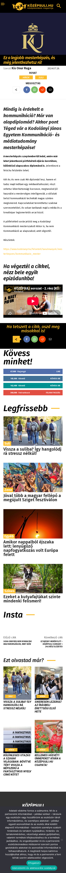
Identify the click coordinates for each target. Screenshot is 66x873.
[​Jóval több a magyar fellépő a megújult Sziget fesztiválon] (33, 477)
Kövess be (55, 378)
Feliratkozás (53, 392)
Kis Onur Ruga (21, 68)
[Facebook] (26, 89)
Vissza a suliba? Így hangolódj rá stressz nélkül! (32, 451)
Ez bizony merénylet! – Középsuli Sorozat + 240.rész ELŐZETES (52, 644)
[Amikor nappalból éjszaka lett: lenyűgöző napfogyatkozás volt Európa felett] (33, 524)
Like (58, 371)
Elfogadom (34, 863)
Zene (8, 490)
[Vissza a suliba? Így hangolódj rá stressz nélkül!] (33, 431)
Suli (41, 77)
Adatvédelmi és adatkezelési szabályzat (34, 868)
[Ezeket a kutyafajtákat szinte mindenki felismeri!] (33, 578)
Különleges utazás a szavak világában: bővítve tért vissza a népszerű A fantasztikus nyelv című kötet (17, 765)
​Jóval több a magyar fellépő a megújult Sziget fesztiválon (32, 497)
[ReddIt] (42, 89)
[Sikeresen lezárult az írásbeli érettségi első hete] (49, 683)
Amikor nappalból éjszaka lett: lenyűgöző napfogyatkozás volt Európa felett (30, 548)
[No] (61, 839)
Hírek (26, 77)
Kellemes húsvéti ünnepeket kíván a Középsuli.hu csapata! (48, 760)
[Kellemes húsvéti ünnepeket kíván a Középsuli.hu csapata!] (49, 736)
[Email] (50, 89)
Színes (9, 591)
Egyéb (9, 536)
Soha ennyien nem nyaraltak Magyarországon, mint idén (17, 642)
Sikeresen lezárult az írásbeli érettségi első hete (48, 706)
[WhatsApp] (34, 89)
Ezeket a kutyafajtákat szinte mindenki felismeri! (31, 599)
